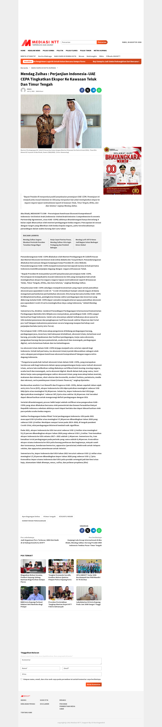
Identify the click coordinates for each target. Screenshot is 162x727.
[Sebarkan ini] (82, 90)
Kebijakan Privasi (28, 704)
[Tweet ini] (87, 90)
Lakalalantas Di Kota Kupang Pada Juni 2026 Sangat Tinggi (88, 603)
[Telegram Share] (93, 90)
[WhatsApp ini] (99, 90)
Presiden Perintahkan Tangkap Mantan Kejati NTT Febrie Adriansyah (60, 604)
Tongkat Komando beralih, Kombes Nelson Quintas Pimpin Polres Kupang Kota (60, 577)
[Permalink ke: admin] (23, 90)
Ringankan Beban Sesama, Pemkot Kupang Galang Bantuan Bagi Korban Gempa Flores (33, 578)
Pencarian (102, 42)
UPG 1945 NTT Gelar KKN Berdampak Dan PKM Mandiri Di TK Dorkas (88, 577)
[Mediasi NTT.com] (40, 42)
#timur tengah (49, 516)
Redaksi (62, 700)
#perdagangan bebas (31, 516)
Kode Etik (44, 700)
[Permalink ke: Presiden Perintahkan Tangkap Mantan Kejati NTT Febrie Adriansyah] (61, 593)
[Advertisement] (81, 17)
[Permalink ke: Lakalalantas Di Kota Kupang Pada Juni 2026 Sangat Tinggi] (89, 593)
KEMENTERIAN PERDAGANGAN (34, 521)
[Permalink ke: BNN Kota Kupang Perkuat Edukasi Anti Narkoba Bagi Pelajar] (33, 593)
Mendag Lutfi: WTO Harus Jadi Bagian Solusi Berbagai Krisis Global (87, 242)
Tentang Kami (26, 712)
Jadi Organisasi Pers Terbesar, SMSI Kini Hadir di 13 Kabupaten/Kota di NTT (40, 540)
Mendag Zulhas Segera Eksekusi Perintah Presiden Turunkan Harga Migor (34, 242)
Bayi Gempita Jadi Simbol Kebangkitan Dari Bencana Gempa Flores (103, 61)
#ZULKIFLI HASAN (66, 516)
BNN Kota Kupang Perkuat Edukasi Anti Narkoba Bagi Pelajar (32, 604)
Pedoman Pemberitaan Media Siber (67, 706)
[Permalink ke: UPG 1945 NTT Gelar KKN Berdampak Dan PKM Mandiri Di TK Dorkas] (89, 566)
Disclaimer (44, 704)
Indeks (23, 700)
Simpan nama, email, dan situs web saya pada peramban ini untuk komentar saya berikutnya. (62, 679)
